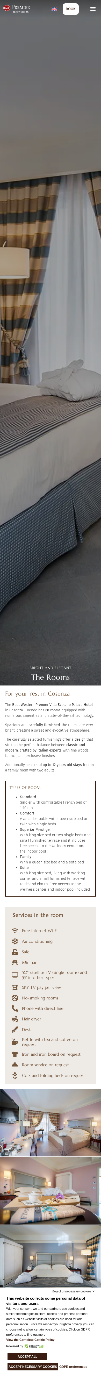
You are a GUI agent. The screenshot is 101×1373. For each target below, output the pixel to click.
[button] (93, 9)
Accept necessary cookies (33, 1367)
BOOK (71, 9)
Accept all (27, 1356)
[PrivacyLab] (33, 1346)
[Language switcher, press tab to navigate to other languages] (55, 8)
